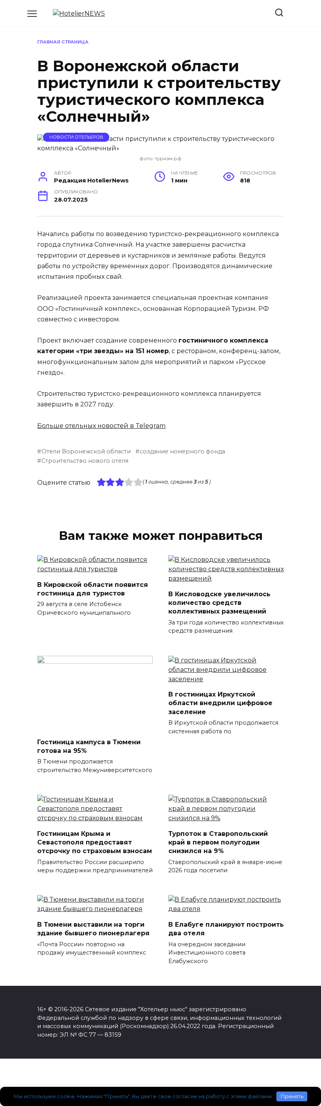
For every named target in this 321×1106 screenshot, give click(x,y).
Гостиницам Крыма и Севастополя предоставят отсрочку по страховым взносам (94, 842)
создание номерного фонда (182, 451)
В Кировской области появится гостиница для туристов (92, 589)
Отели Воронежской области (86, 451)
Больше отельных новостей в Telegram (101, 425)
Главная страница (62, 42)
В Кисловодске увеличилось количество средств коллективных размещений (219, 602)
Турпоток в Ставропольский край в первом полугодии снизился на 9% (218, 842)
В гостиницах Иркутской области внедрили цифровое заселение (220, 703)
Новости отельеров (76, 137)
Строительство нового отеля (84, 460)
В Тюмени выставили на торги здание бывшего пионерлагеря (93, 928)
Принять (292, 1096)
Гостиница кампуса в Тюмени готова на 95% (89, 746)
